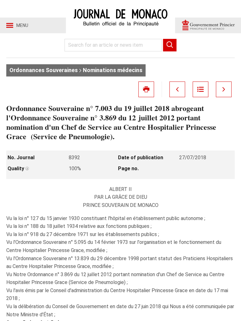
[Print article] (146, 89)
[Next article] (224, 89)
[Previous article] (177, 89)
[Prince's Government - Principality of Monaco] (208, 25)
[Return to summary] (200, 89)
